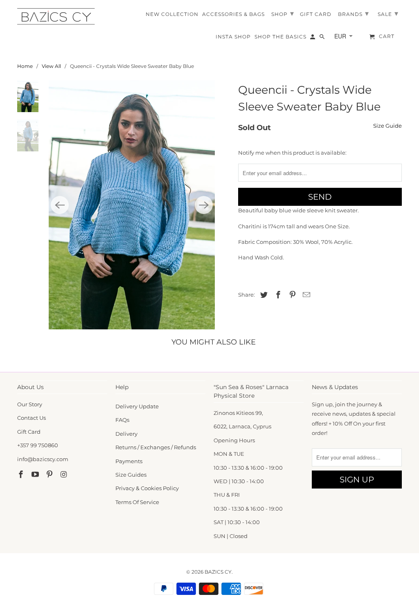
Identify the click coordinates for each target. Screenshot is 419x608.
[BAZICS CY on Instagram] (64, 474)
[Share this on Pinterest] (291, 294)
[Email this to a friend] (305, 294)
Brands (353, 13)
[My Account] (313, 38)
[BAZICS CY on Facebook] (21, 474)
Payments (128, 461)
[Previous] (60, 205)
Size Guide (387, 125)
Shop (282, 13)
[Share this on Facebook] (277, 294)
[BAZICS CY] (58, 16)
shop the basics (280, 37)
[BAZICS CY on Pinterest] (50, 474)
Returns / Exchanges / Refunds (155, 447)
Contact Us (31, 417)
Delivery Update (137, 406)
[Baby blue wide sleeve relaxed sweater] (132, 204)
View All (51, 66)
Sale (388, 13)
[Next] (204, 205)
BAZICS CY (218, 572)
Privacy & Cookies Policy (147, 488)
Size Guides (130, 474)
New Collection (172, 14)
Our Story (29, 404)
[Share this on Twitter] (262, 294)
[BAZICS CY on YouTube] (36, 474)
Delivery (126, 433)
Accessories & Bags (233, 14)
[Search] (323, 38)
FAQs (122, 420)
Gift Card (29, 431)
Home (25, 66)
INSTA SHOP (233, 37)
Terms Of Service (137, 502)
